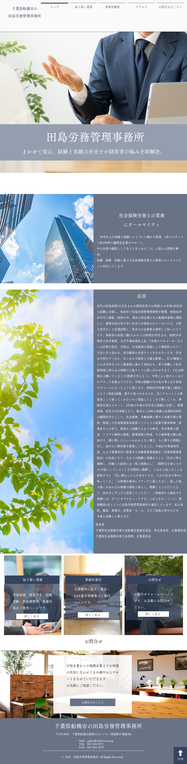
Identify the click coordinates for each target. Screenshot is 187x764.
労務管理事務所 (28, 16)
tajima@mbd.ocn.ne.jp (100, 740)
